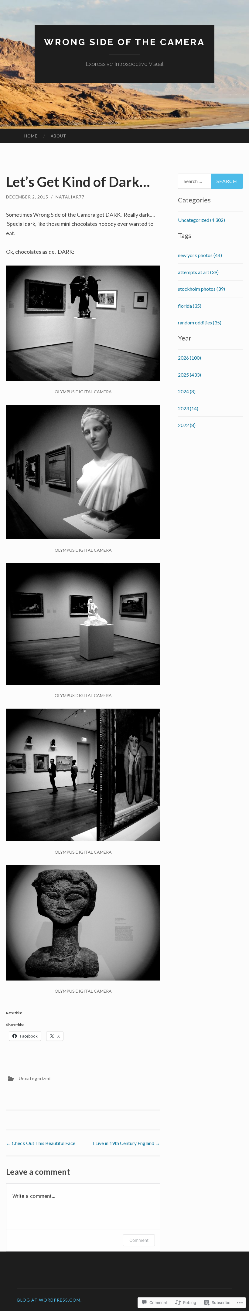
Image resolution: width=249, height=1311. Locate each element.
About (58, 136)
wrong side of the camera (124, 42)
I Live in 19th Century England (126, 1143)
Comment (138, 1240)
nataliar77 (70, 196)
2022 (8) (187, 425)
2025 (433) (189, 375)
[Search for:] (210, 181)
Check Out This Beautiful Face (40, 1143)
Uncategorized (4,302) (201, 220)
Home (30, 136)
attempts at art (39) (198, 272)
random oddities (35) (199, 322)
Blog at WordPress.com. (49, 1300)
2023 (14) (188, 408)
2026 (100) (189, 358)
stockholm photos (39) (201, 289)
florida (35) (189, 306)
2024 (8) (187, 391)
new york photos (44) (200, 255)
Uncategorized (35, 1078)
